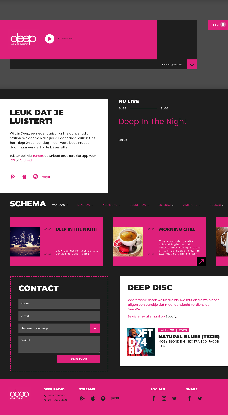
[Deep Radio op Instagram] (164, 397)
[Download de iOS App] (24, 175)
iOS (12, 160)
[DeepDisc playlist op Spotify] (103, 397)
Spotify (171, 316)
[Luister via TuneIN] (46, 177)
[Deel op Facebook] (189, 397)
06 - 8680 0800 (57, 400)
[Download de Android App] (13, 175)
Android (26, 160)
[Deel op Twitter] (200, 397)
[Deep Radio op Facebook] (154, 397)
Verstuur (79, 359)
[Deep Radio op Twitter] (174, 397)
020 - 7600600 (57, 396)
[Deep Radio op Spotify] (35, 175)
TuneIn (38, 156)
